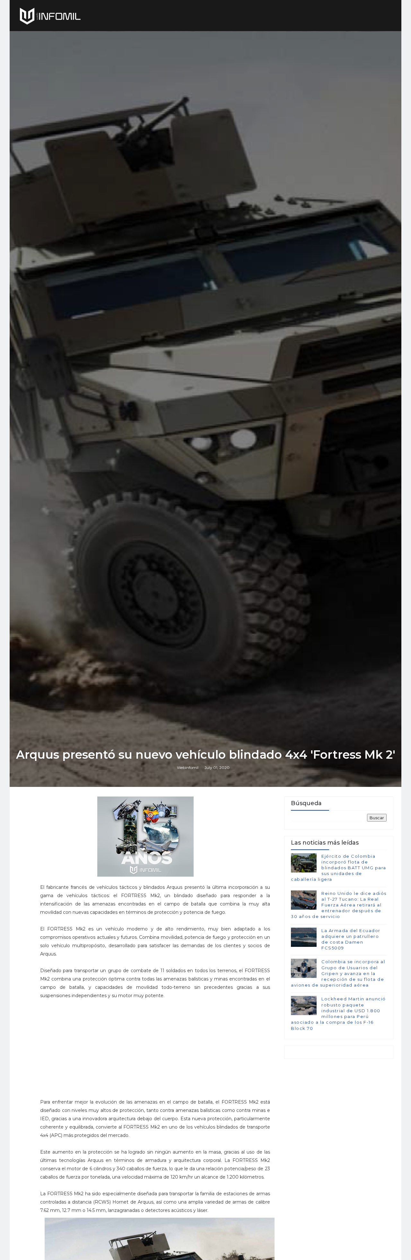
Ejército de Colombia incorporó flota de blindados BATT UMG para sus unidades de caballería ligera (338, 868)
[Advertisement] (155, 1044)
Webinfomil (187, 767)
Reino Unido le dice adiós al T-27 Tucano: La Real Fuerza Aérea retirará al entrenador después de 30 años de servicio (339, 905)
